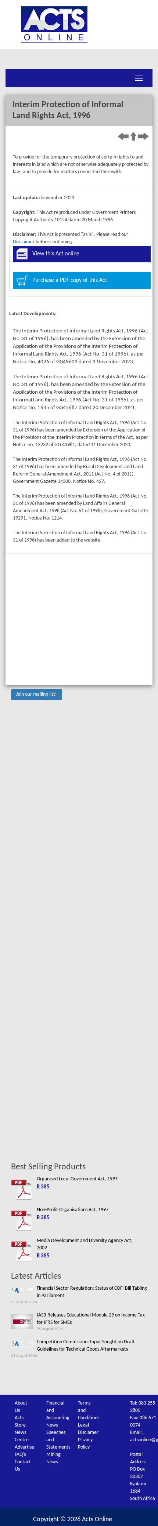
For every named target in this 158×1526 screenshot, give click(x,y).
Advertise (24, 1447)
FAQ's (20, 1454)
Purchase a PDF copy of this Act (69, 280)
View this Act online (55, 254)
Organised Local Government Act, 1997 (77, 1179)
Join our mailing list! (36, 694)
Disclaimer (24, 242)
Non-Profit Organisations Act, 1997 (72, 1210)
